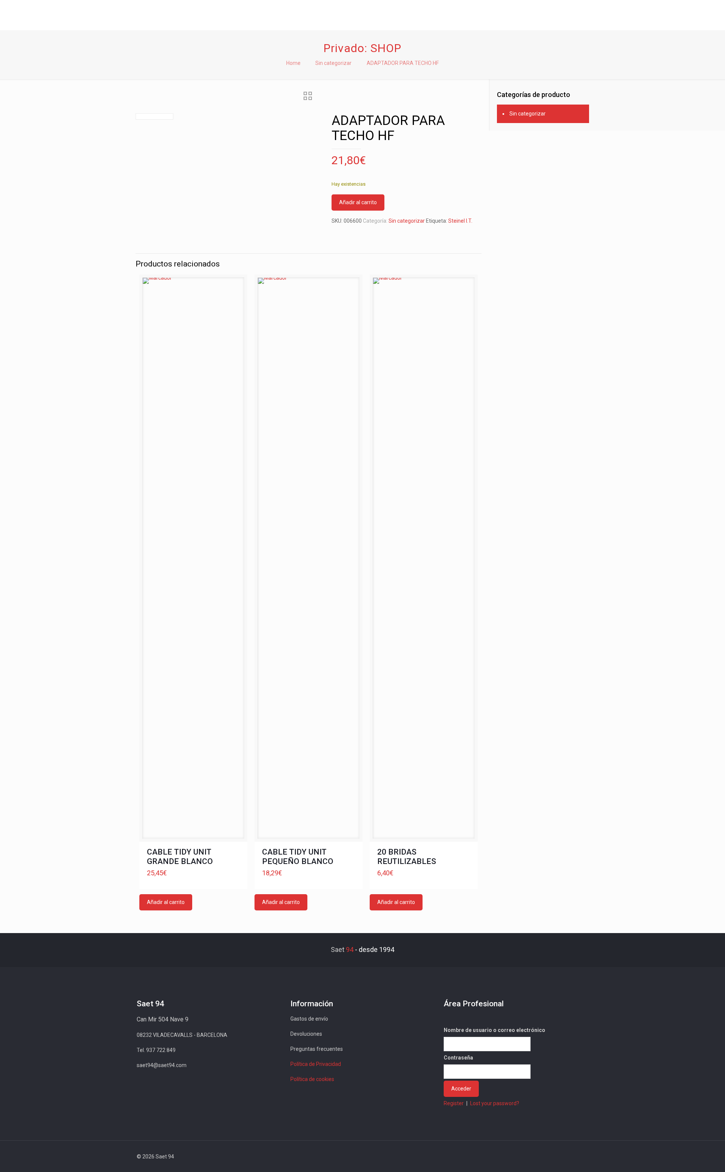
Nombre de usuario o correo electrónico (494, 1030)
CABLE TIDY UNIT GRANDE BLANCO (180, 856)
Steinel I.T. (460, 221)
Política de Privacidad (315, 1064)
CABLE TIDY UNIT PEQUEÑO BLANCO (297, 856)
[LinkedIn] (551, 1156)
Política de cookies (312, 1079)
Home (293, 63)
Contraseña (458, 1058)
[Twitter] (530, 1156)
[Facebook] (520, 1156)
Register (454, 1103)
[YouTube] (541, 1156)
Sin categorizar (333, 63)
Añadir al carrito (358, 202)
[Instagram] (561, 1156)
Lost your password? (494, 1103)
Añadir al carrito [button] (166, 902)
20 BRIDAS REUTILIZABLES (406, 856)
